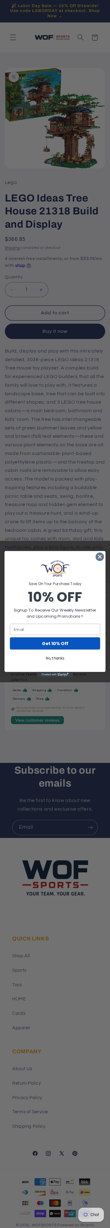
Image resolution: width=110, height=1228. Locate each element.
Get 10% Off (55, 643)
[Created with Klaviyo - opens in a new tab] (55, 674)
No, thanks (55, 658)
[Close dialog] (100, 557)
